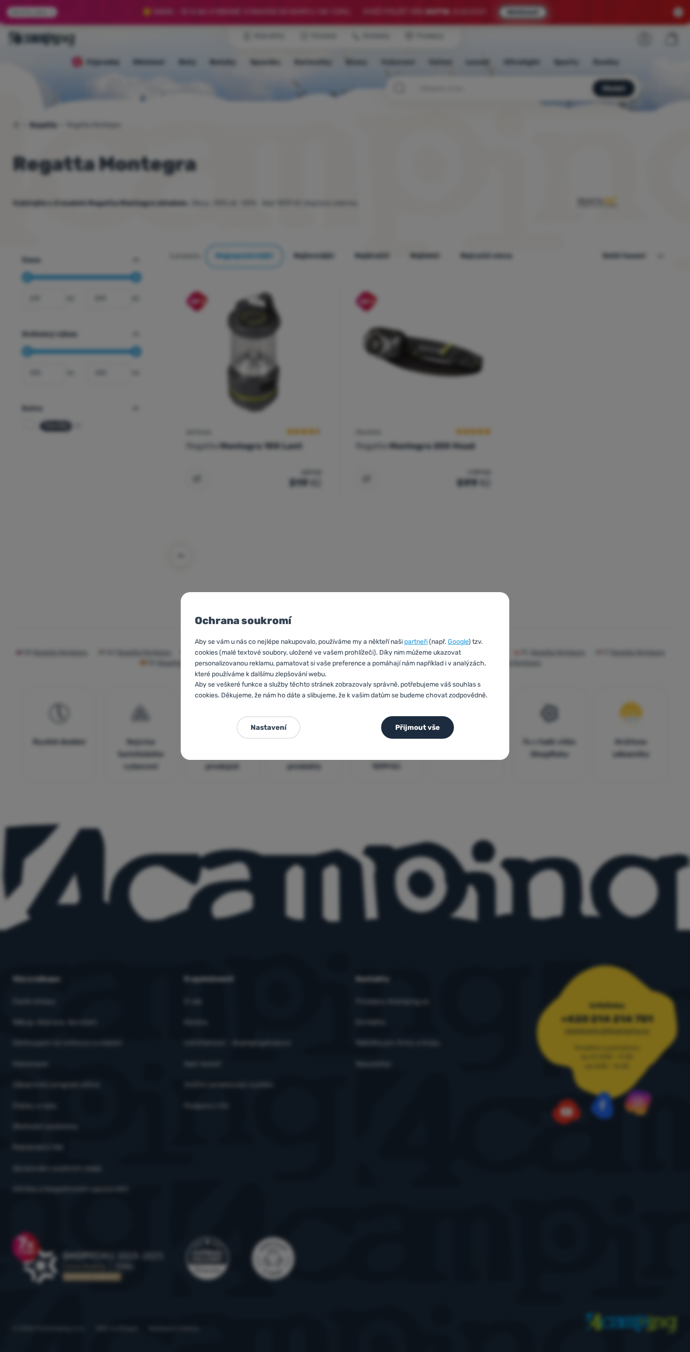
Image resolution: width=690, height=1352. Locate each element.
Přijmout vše (417, 727)
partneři (416, 642)
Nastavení (268, 727)
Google (458, 642)
